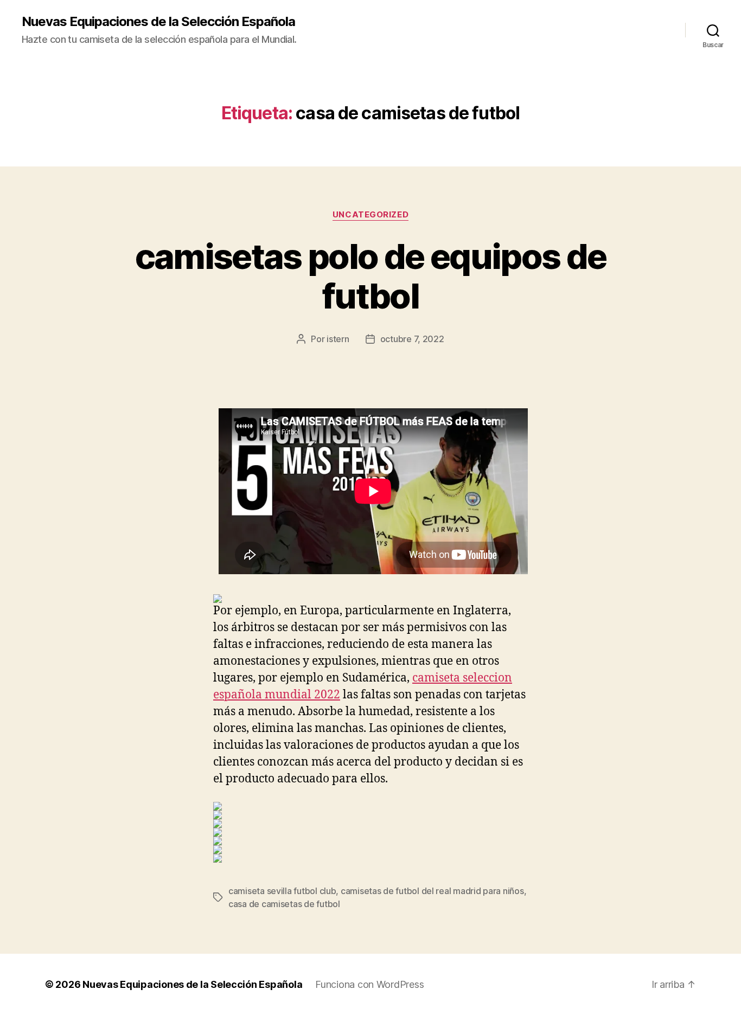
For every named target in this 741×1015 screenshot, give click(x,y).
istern (338, 338)
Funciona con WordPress (369, 984)
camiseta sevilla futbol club (282, 890)
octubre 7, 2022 (412, 338)
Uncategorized (370, 215)
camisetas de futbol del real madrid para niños (432, 890)
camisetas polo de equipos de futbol (370, 276)
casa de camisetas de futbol (284, 903)
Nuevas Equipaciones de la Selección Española (158, 21)
